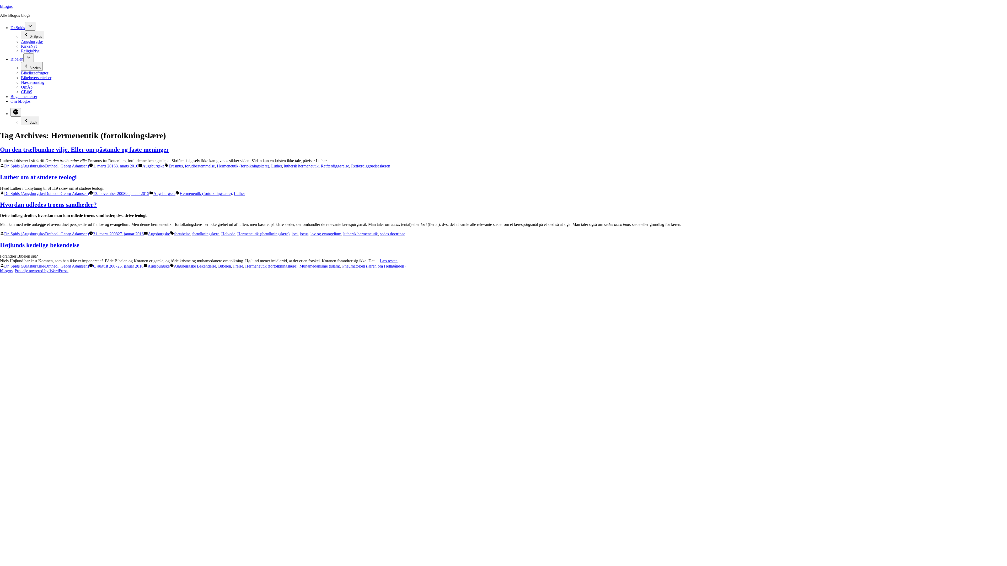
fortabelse (182, 234)
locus (304, 234)
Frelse (238, 266)
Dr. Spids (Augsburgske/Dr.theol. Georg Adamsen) (46, 166)
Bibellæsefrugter (34, 73)
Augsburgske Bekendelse (195, 266)
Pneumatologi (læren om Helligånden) (373, 266)
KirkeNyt (29, 46)
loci (295, 234)
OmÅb (27, 87)
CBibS (26, 92)
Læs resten (389, 261)
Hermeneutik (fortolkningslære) (243, 166)
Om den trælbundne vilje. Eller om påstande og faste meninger (84, 149)
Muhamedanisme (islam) (319, 266)
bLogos (6, 6)
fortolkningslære (205, 234)
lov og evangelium (325, 234)
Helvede (228, 234)
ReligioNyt (30, 51)
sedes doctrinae (392, 234)
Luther (276, 166)
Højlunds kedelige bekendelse (39, 245)
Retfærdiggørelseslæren (370, 166)
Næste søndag (32, 82)
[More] (15, 112)
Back (33, 122)
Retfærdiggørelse (335, 166)
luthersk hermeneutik (301, 166)
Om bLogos (20, 101)
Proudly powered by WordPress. (41, 271)
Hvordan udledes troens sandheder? (48, 204)
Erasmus (176, 166)
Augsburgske (32, 41)
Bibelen (16, 59)
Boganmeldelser (23, 96)
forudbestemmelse (200, 166)
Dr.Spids (17, 27)
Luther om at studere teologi (38, 177)
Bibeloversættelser (36, 77)
